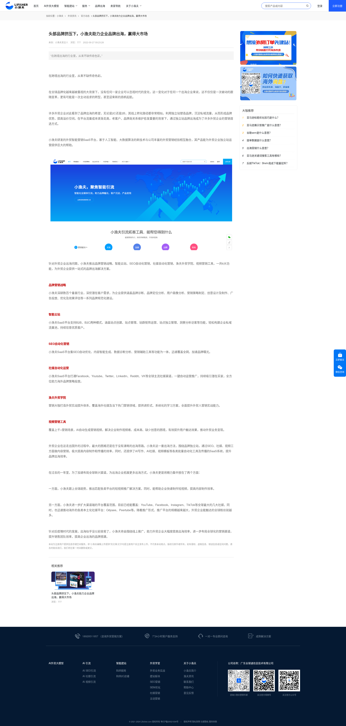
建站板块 (155, 676)
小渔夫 (60, 15)
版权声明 (188, 721)
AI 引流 (87, 663)
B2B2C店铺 (122, 676)
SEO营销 (155, 681)
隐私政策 (196, 721)
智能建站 (121, 663)
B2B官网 (121, 670)
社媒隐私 (205, 721)
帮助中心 (189, 687)
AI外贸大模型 (56, 663)
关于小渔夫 (190, 663)
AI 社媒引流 (89, 676)
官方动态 (85, 15)
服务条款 (213, 721)
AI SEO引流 (89, 670)
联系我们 (189, 681)
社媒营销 (155, 693)
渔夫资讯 (189, 676)
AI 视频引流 (89, 681)
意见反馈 (189, 693)
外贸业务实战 (157, 670)
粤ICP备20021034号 (169, 721)
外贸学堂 (155, 663)
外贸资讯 (72, 15)
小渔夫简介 (190, 670)
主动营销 (155, 698)
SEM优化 (155, 687)
